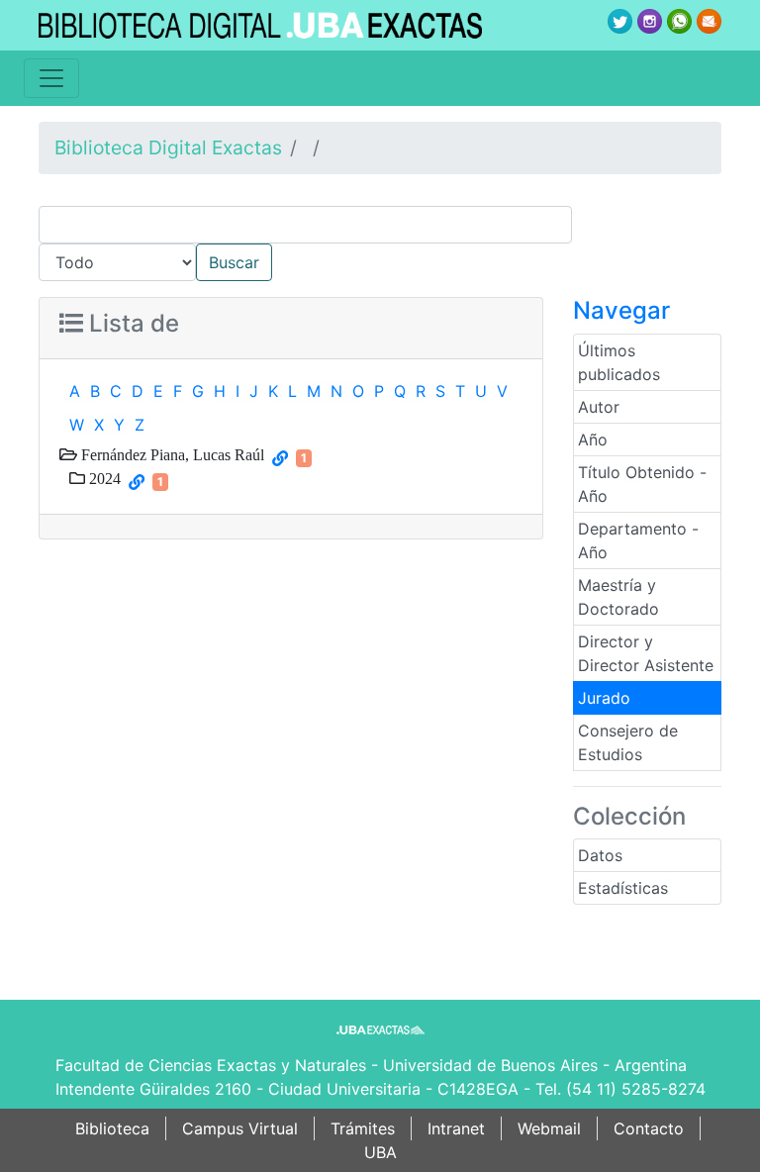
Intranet (456, 1128)
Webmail (549, 1128)
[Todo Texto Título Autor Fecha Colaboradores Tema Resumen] (380, 243)
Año (593, 439)
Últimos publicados (619, 362)
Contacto (649, 1128)
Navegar (621, 310)
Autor (598, 407)
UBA (380, 1152)
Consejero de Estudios (628, 742)
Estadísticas (623, 888)
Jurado (604, 698)
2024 (103, 478)
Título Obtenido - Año (642, 484)
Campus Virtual (240, 1128)
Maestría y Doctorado (618, 597)
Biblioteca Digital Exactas (168, 147)
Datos (600, 855)
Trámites (363, 1128)
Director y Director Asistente (645, 653)
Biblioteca (112, 1128)
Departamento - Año (638, 540)
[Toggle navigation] (51, 78)
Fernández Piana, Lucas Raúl (170, 454)
